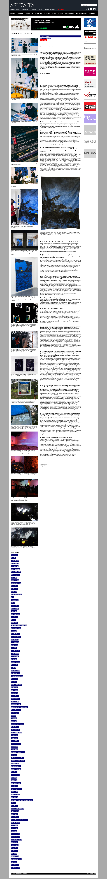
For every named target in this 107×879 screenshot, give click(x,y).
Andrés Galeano (15, 741)
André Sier (13, 777)
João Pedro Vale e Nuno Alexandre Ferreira (21, 800)
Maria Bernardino (15, 670)
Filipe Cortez (14, 772)
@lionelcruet (43, 465)
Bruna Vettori (14, 645)
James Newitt (14, 693)
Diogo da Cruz (14, 665)
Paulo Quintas (14, 786)
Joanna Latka (14, 814)
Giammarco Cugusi (15, 704)
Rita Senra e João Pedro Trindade (19, 707)
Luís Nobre (14, 718)
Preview (54, 13)
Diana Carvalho (15, 701)
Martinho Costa (15, 580)
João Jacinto (14, 831)
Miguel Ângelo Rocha (16, 789)
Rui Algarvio (14, 780)
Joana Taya (13, 721)
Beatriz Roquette (15, 608)
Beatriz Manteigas (15, 569)
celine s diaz (14, 591)
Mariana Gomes (15, 696)
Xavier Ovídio (14, 679)
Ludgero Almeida (15, 729)
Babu (12, 597)
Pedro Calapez (14, 828)
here (55, 47)
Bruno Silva (14, 659)
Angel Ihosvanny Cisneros (17, 724)
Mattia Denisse (14, 639)
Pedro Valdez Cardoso (16, 839)
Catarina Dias (14, 586)
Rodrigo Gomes (15, 727)
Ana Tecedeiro (14, 797)
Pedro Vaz (13, 715)
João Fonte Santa (15, 775)
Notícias (12, 13)
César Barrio (14, 611)
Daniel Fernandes (15, 698)
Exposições (38, 13)
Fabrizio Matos (14, 817)
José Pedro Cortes (15, 867)
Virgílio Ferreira (15, 763)
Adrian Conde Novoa (16, 684)
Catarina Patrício (15, 642)
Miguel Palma (14, 791)
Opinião (60, 13)
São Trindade (14, 851)
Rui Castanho (14, 690)
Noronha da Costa (15, 836)
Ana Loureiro (14, 589)
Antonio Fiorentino (15, 766)
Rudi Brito (13, 620)
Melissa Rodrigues (15, 673)
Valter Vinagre (14, 738)
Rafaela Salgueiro (15, 574)
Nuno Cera (13, 631)
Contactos (33, 9)
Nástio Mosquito (15, 865)
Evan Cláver (14, 577)
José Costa (13, 667)
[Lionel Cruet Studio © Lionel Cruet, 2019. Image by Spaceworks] (24, 183)
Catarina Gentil (14, 566)
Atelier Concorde (15, 834)
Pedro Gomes (14, 825)
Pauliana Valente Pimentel (17, 808)
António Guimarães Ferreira (18, 752)
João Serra (13, 803)
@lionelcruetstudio (44, 464)
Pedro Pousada (14, 845)
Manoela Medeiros (15, 651)
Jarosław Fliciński (15, 822)
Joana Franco (14, 617)
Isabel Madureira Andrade (17, 758)
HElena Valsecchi (15, 662)
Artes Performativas (81, 13)
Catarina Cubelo (15, 656)
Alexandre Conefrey (16, 769)
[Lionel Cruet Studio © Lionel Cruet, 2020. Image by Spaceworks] (24, 225)
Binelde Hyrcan (15, 856)
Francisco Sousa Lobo (16, 732)
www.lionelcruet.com (45, 467)
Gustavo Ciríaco (15, 560)
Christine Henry (15, 811)
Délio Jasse (14, 862)
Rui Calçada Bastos (15, 783)
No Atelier (92, 13)
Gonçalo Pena (14, 848)
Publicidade (25, 9)
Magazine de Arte (14, 9)
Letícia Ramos (14, 735)
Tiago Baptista (14, 749)
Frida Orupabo (14, 555)
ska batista (13, 558)
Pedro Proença (14, 746)
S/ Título (13, 603)
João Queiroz (14, 842)
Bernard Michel (15, 563)
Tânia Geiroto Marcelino (17, 676)
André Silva (14, 648)
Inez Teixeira (14, 853)
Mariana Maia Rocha (16, 583)
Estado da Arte (29, 13)
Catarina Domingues (16, 710)
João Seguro (14, 755)
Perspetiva (47, 13)
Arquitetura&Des (69, 13)
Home (40, 9)
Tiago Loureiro (14, 600)
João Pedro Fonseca (16, 744)
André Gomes (14, 805)
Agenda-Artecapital (50, 9)
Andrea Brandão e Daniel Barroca (19, 820)
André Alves (14, 682)
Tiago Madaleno (15, 653)
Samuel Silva (14, 687)
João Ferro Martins (15, 636)
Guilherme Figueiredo (16, 594)
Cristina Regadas (15, 713)
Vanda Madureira (15, 634)
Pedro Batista (14, 622)
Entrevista (20, 13)
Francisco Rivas (15, 605)
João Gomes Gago (15, 614)
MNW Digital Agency (91, 873)
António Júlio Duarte (16, 859)
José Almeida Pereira (16, 628)
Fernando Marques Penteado (18, 760)
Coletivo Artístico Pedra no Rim (19, 625)
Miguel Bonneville (15, 794)
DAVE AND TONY (16, 572)
